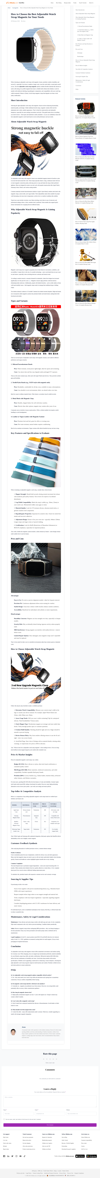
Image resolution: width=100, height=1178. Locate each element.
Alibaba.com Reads (46, 1149)
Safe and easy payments (28, 1137)
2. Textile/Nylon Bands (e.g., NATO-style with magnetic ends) (85, 30)
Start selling (64, 1137)
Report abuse (6, 1149)
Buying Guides (67, 2)
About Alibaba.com (85, 1137)
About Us (91, 2)
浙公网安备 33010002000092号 (56, 1175)
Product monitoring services (29, 1149)
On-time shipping (26, 1143)
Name (5, 1110)
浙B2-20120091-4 (71, 1175)
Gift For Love (84, 1149)
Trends (74, 2)
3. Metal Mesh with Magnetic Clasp (85, 35)
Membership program (47, 1140)
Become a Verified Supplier (68, 1143)
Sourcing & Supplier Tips (82, 76)
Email (36, 1110)
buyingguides (15, 7)
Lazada (59, 1170)
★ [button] (44, 1059)
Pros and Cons (79, 49)
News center (84, 1143)
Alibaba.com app (70, 1156)
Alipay (55, 1170)
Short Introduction (80, 10)
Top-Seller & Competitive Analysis (84, 69)
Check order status (7, 1143)
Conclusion (78, 85)
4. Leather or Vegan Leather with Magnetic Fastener (84, 39)
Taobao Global (65, 1170)
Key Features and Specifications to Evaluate (84, 44)
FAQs (77, 89)
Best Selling (58, 2)
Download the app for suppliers (69, 1149)
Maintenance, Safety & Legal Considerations (83, 81)
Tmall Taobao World (48, 1170)
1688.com (40, 1170)
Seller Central (65, 1140)
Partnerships (64, 1146)
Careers (83, 1146)
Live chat (5, 1140)
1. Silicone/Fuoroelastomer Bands (84, 26)
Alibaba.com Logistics (47, 1143)
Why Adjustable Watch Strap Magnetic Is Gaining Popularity (85, 18)
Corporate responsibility (86, 1140)
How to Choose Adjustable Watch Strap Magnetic (85, 60)
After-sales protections (28, 1146)
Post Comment (50, 1125)
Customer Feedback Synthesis (83, 72)
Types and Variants (80, 22)
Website (68, 1110)
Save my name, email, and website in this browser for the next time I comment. (23, 1119)
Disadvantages (80, 56)
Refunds (5, 1146)
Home (52, 2)
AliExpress (34, 1170)
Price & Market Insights (81, 65)
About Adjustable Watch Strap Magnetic (85, 13)
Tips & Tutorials (82, 2)
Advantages (79, 52)
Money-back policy (27, 1140)
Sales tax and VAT (46, 1146)
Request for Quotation (47, 1137)
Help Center (5, 1137)
